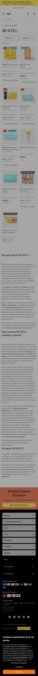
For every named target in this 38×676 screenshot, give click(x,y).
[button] (19, 335)
